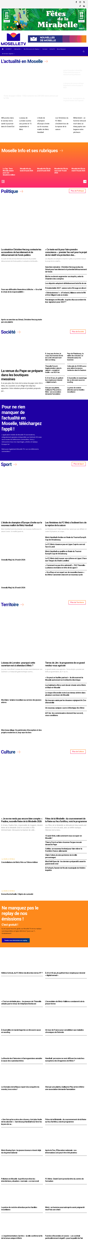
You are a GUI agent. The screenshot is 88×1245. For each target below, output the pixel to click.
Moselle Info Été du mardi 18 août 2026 (78, 170)
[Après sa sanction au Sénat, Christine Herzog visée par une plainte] (22, 306)
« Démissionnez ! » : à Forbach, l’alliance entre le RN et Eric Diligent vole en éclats (65, 293)
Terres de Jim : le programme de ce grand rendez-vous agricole (65, 664)
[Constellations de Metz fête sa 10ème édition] (22, 845)
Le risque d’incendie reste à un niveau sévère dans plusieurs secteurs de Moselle (65, 694)
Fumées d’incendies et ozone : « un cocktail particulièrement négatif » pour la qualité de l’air (64, 1237)
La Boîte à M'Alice (8, 859)
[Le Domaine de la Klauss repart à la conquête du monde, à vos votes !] (22, 1075)
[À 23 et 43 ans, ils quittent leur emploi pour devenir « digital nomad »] (66, 961)
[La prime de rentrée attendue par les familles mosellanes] (22, 1195)
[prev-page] (3, 181)
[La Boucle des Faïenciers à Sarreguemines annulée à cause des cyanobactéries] (22, 1046)
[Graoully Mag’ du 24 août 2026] (22, 546)
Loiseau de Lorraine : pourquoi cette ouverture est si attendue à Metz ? (18, 664)
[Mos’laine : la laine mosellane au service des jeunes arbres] (22, 686)
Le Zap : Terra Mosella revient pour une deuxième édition (9, 172)
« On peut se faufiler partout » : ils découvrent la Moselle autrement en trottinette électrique (64, 678)
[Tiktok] (80, 6)
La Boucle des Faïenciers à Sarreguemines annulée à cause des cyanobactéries (21, 1059)
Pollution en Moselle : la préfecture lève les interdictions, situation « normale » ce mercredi (20, 1180)
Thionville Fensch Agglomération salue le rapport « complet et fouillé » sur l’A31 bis (53, 369)
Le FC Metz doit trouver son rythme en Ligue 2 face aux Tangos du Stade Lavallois (66, 559)
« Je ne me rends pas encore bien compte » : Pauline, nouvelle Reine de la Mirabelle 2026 (22, 820)
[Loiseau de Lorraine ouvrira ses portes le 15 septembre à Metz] (26, 111)
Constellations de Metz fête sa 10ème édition (19, 862)
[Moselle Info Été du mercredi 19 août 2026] (61, 160)
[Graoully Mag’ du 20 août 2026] (22, 574)
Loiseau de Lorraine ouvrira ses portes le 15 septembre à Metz (25, 123)
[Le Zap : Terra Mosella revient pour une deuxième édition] (10, 160)
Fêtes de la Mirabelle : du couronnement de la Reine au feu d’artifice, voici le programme (66, 820)
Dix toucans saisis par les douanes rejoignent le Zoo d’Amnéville (65, 701)
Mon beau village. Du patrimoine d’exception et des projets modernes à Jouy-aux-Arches (21, 731)
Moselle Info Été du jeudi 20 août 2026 (44, 170)
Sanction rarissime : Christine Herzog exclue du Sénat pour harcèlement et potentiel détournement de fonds (66, 269)
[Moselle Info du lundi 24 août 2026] (27, 160)
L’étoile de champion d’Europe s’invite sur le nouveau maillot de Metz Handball (21, 524)
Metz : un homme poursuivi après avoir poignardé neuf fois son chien (65, 1208)
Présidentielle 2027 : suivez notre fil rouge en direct (65, 288)
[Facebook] (76, 2)
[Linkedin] (84, 6)
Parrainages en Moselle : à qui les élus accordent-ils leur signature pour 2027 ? (65, 300)
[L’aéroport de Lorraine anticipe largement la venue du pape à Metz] (74, 83)
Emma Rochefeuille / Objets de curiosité (17, 894)
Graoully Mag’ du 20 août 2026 (13, 587)
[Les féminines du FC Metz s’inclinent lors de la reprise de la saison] (62, 111)
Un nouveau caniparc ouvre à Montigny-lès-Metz (64, 708)
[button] (83, 51)
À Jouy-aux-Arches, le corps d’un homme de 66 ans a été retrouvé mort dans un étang (54, 357)
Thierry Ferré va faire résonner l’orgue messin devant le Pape (63, 843)
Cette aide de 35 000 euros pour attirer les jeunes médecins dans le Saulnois (76, 368)
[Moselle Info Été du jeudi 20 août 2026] (44, 160)
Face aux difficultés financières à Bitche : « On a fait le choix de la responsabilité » (21, 290)
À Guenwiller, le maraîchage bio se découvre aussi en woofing (77, 380)
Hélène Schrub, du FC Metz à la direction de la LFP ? (22, 973)
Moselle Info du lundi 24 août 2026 (26, 170)
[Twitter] (84, 2)
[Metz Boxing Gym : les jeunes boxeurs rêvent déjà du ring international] (22, 1138)
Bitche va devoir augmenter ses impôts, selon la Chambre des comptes (64, 277)
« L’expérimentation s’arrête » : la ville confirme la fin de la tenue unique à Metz (21, 1237)
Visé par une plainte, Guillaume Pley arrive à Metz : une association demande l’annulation (53, 391)
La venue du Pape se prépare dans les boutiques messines (22, 375)
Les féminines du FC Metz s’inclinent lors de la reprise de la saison (61, 123)
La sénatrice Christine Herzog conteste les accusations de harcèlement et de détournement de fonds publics (21, 252)
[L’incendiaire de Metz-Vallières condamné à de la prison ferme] (66, 989)
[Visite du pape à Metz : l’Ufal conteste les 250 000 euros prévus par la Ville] (31, 83)
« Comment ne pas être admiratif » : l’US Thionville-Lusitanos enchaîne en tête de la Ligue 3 (65, 566)
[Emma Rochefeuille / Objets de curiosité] (22, 876)
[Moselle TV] (13, 39)
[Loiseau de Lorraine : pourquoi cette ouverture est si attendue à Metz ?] (22, 635)
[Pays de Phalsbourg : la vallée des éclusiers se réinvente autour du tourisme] (77, 344)
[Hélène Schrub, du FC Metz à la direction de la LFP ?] (22, 961)
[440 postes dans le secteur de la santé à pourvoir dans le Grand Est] (8, 111)
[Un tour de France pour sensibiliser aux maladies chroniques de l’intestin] (66, 1018)
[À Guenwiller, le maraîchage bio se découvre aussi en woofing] (22, 1018)
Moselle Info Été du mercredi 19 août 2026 (61, 171)
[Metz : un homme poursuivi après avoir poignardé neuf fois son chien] (66, 1195)
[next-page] (84, 181)
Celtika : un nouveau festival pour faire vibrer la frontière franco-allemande (63, 849)
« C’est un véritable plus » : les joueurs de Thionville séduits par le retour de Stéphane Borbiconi (21, 1002)
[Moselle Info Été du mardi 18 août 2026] (78, 160)
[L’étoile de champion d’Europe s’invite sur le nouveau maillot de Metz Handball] (44, 111)
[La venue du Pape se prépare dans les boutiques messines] (22, 352)
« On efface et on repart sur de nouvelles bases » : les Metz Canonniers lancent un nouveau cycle (65, 573)
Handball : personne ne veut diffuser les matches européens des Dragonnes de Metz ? (64, 1059)
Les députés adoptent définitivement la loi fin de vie (65, 283)
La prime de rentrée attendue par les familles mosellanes (75, 390)
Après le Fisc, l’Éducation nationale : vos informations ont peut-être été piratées (61, 1151)
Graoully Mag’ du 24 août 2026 (13, 560)
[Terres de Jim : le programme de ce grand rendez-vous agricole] (74, 96)
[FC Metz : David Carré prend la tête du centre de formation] (66, 1167)
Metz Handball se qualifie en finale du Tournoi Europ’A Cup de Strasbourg (63, 552)
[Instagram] (80, 2)
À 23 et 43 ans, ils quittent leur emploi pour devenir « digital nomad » (54, 380)
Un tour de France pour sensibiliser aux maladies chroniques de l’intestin (64, 1031)
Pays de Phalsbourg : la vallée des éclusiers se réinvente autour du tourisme (75, 357)
